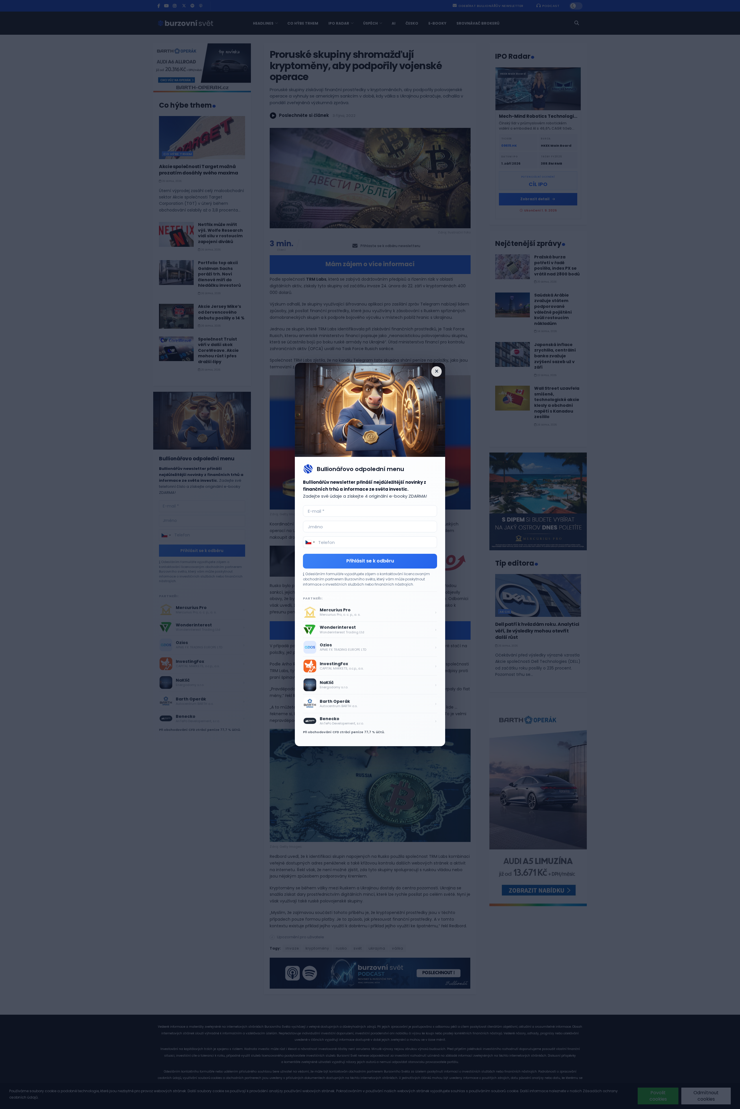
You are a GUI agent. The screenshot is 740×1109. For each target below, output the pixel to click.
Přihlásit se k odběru (370, 561)
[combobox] (310, 542)
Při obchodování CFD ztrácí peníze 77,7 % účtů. (344, 732)
